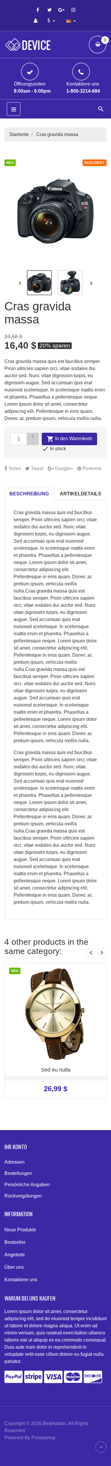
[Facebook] (38, 9)
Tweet (37, 468)
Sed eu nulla (55, 1070)
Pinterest (91, 468)
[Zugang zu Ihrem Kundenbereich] (35, 20)
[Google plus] (61, 9)
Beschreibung (29, 493)
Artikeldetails (80, 493)
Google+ (63, 468)
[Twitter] (49, 9)
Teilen (14, 468)
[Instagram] (73, 9)
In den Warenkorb (69, 439)
